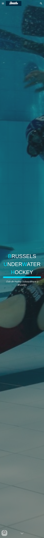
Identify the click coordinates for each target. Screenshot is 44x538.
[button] (3, 3)
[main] (22, 269)
